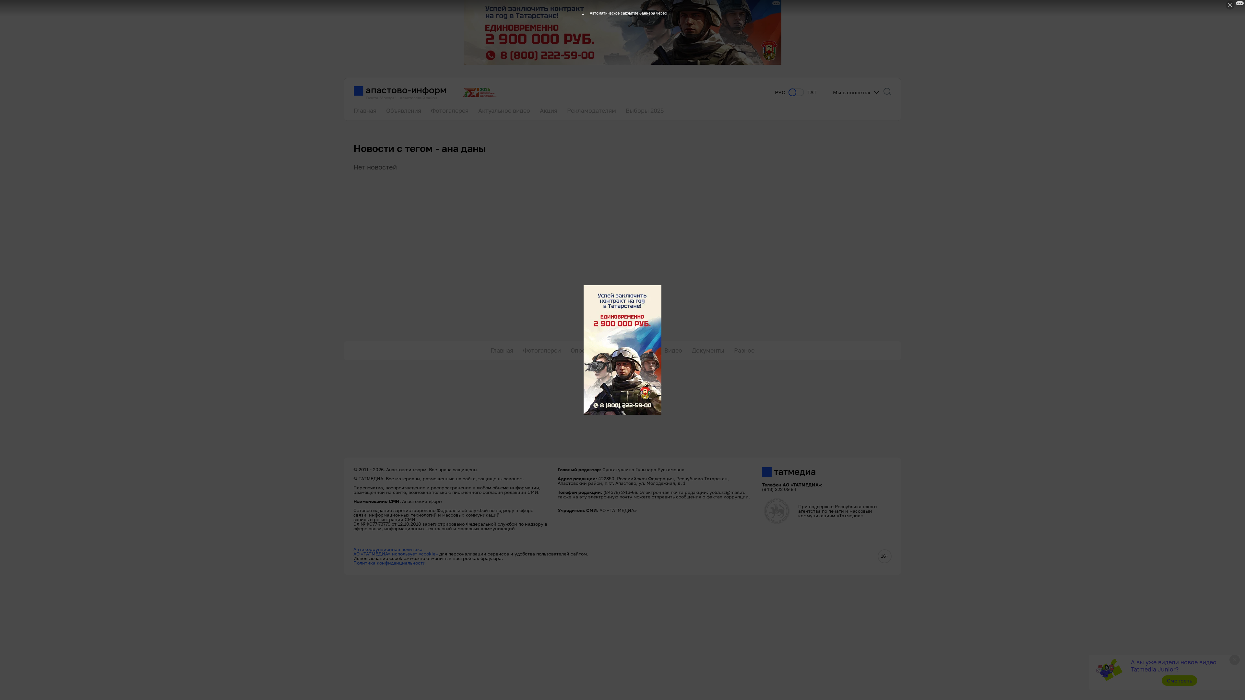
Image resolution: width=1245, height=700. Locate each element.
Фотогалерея (449, 110)
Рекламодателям (591, 110)
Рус (780, 92)
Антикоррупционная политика (387, 549)
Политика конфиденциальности (389, 563)
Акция (548, 110)
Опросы (582, 350)
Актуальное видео (504, 110)
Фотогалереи (542, 350)
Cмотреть (1179, 680)
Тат (812, 92)
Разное (744, 350)
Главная (365, 110)
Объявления (403, 110)
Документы (708, 350)
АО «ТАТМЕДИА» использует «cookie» (395, 553)
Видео (673, 350)
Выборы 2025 (645, 110)
